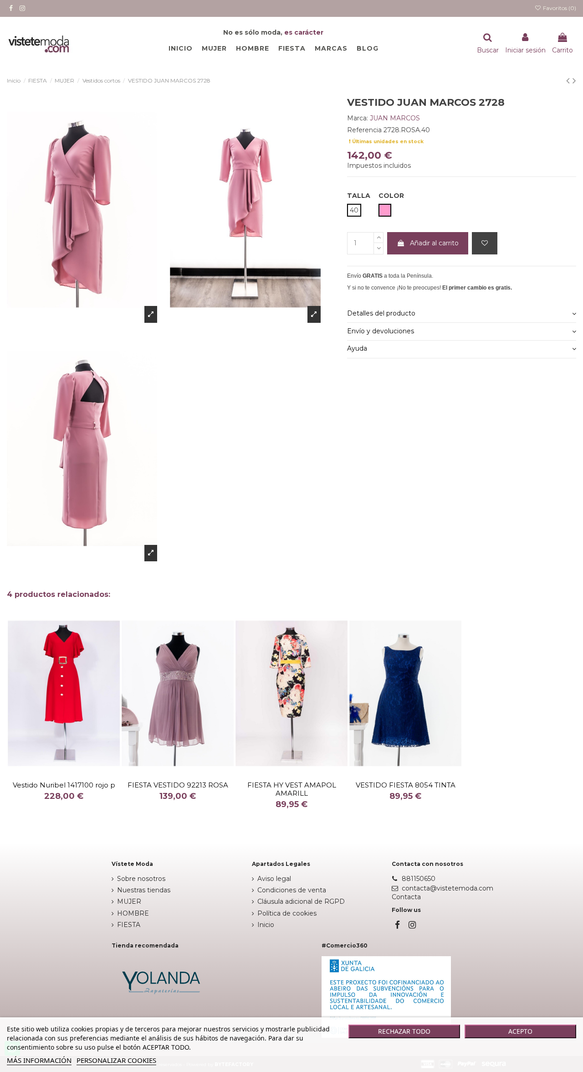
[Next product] (574, 80)
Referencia (364, 130)
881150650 (418, 879)
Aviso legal (274, 879)
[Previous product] (569, 80)
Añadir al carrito (434, 243)
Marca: (357, 118)
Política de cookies (287, 913)
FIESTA (128, 925)
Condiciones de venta (291, 890)
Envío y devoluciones (380, 331)
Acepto (520, 1031)
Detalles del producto (381, 313)
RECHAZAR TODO (404, 1031)
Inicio (265, 925)
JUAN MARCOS (395, 118)
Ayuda (357, 348)
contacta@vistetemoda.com (447, 888)
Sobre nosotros (141, 879)
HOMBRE (133, 913)
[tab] (461, 314)
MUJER (129, 901)
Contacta (406, 897)
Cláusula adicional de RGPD (301, 901)
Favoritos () (559, 8)
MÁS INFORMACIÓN (39, 1060)
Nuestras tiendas (143, 890)
